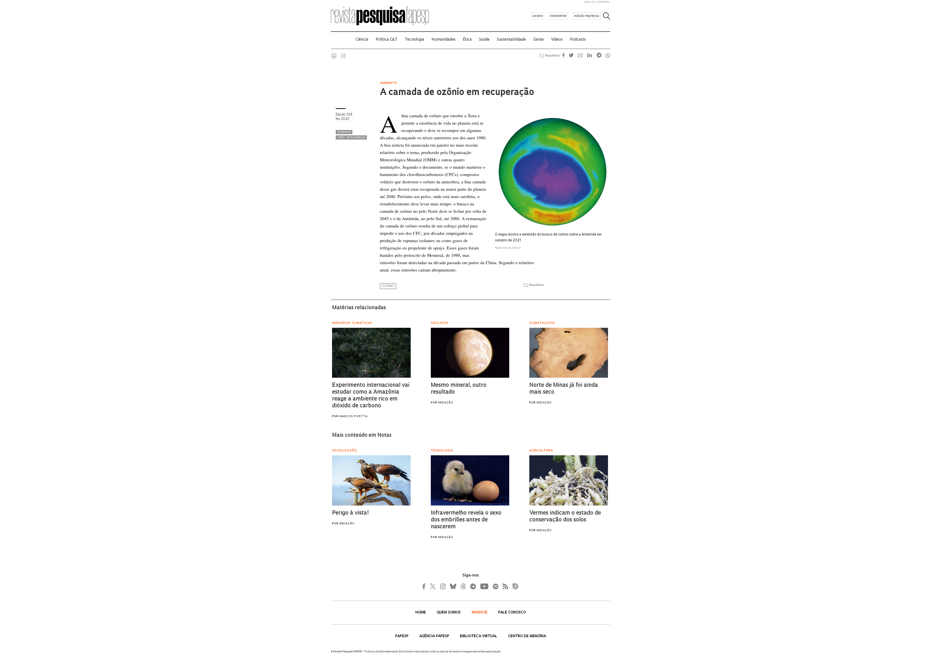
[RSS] (504, 586)
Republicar (552, 55)
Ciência (362, 40)
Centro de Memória (527, 636)
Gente (538, 40)
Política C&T (386, 40)
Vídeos (557, 40)
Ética (467, 40)
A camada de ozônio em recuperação (457, 92)
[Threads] (463, 586)
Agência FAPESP (434, 636)
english (590, 2)
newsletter (558, 16)
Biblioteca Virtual (479, 636)
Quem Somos (449, 612)
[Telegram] (472, 586)
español (604, 2)
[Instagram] (442, 586)
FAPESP (402, 636)
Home (421, 612)
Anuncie (479, 612)
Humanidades (444, 40)
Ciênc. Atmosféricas (351, 137)
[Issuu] (514, 586)
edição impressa (586, 16)
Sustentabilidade (511, 40)
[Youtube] (484, 586)
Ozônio (388, 286)
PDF (343, 56)
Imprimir (334, 56)
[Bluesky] (452, 586)
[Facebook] (425, 586)
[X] (433, 586)
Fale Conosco (512, 612)
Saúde (484, 40)
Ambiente (344, 132)
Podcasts (578, 40)
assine (538, 16)
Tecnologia (414, 40)
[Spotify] (495, 586)
